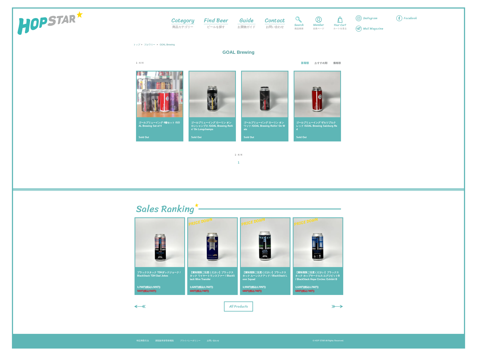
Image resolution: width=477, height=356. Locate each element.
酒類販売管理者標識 (164, 340)
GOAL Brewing (167, 44)
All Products (238, 306)
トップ (136, 44)
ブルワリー (150, 44)
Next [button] (335, 306)
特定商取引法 (143, 340)
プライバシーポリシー (190, 340)
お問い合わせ (275, 21)
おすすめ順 (321, 62)
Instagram (370, 18)
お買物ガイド (246, 21)
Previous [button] (138, 306)
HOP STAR (50, 23)
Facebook (410, 18)
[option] (160, 256)
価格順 (337, 62)
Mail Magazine (373, 28)
